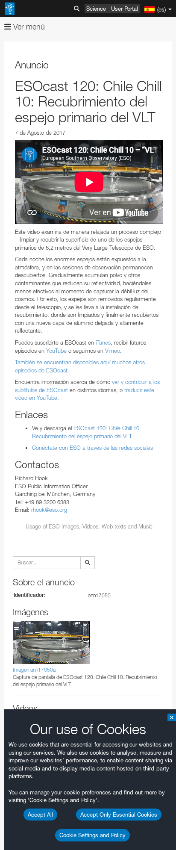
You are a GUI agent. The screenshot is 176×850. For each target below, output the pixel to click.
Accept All (40, 814)
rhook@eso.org (49, 509)
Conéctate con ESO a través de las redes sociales (92, 447)
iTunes (102, 342)
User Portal (124, 8)
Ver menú (28, 26)
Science (96, 8)
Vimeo (111, 350)
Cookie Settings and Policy (92, 835)
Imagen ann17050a (34, 670)
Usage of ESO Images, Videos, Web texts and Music (89, 526)
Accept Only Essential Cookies (118, 814)
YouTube (55, 350)
